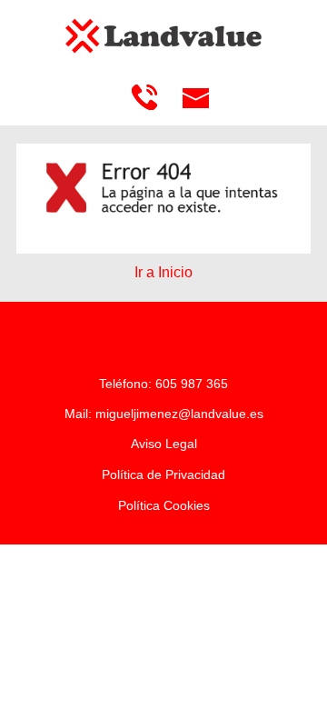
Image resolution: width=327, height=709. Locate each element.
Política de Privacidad (163, 474)
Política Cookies (164, 505)
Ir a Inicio (163, 272)
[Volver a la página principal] (163, 35)
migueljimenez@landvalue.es (179, 413)
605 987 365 (191, 383)
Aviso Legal (164, 443)
